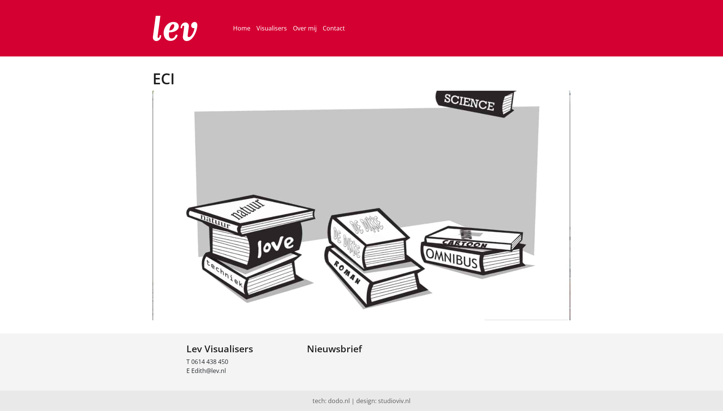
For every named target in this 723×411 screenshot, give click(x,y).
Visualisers (271, 28)
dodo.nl (339, 401)
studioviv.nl (394, 401)
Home (241, 28)
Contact (334, 28)
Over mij (305, 28)
